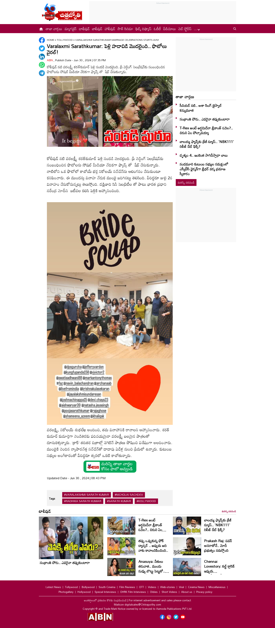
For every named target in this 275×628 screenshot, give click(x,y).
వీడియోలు (169, 28)
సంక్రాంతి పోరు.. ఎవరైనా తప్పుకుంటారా (205, 119)
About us (186, 591)
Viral (181, 587)
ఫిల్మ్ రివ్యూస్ (143, 28)
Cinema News (196, 587)
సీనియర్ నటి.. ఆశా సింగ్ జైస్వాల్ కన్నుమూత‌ (201, 108)
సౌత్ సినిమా (125, 28)
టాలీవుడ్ (84, 28)
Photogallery (66, 591)
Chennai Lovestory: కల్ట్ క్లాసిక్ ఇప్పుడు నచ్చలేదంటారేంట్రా (219, 568)
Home (50, 39)
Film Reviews (127, 587)
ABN (50, 60)
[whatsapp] (42, 65)
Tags (52, 498)
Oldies (154, 591)
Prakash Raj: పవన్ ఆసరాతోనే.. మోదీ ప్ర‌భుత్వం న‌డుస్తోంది (218, 545)
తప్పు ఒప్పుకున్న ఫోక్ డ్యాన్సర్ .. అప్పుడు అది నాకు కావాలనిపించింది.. (153, 545)
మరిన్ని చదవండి (186, 182)
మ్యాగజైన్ (71, 28)
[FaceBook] (42, 40)
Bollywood (88, 587)
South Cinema (107, 587)
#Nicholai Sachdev (129, 494)
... (196, 28)
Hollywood (84, 591)
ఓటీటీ (157, 28)
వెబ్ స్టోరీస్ (184, 28)
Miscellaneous (217, 587)
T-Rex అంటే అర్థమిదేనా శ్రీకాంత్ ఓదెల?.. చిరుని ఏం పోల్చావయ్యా (206, 130)
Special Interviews (105, 591)
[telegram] (42, 73)
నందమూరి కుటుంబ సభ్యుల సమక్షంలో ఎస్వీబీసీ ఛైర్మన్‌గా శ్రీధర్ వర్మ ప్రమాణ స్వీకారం (204, 168)
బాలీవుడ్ (97, 28)
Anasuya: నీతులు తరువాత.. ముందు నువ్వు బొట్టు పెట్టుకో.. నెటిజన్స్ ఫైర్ (152, 568)
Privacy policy (204, 591)
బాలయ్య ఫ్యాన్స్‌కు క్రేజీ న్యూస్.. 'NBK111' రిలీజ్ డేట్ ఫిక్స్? (207, 144)
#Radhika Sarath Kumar (82, 501)
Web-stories (167, 587)
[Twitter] (42, 48)
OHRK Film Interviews (133, 591)
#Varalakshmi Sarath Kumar (86, 494)
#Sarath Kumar (119, 501)
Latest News (53, 587)
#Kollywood (146, 501)
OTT (141, 587)
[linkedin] (42, 57)
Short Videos (169, 591)
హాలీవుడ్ (110, 28)
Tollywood (65, 39)
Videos (152, 587)
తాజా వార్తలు (54, 28)
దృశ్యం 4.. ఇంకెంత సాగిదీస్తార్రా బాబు (204, 155)
